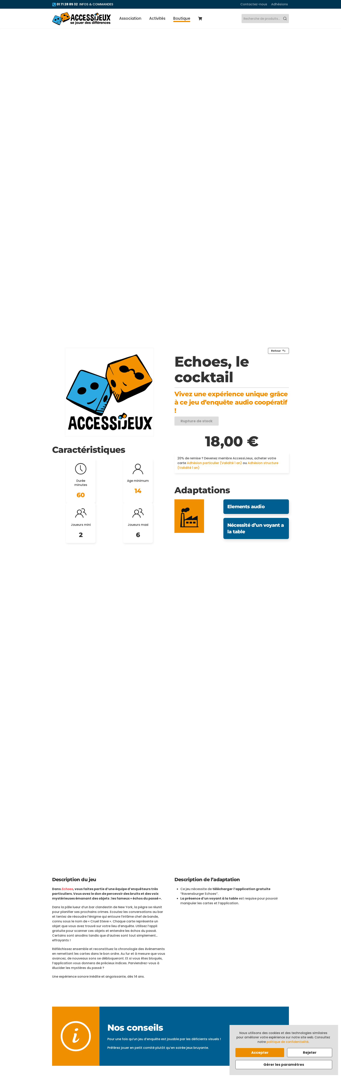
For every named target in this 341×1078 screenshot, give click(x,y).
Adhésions (279, 4)
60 (81, 495)
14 (138, 491)
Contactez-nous (253, 4)
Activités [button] (157, 18)
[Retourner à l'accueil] (81, 18)
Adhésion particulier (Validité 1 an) (214, 463)
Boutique (181, 18)
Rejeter (310, 1052)
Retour (276, 351)
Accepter (260, 1052)
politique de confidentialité (287, 1042)
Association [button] (130, 18)
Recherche (285, 18)
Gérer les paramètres (283, 1064)
